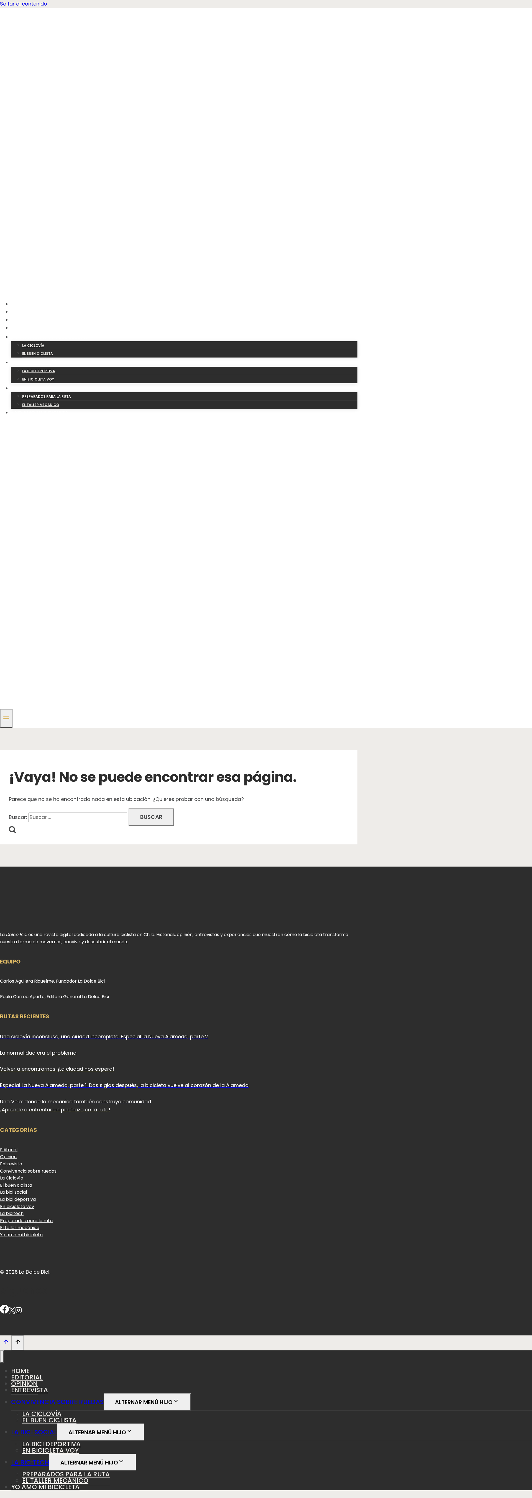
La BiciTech (30, 1462)
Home (22, 303)
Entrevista (30, 327)
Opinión (25, 319)
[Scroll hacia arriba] (5, 1343)
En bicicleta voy (38, 379)
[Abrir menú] (6, 718)
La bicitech (12, 1213)
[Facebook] (4, 1311)
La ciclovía (33, 345)
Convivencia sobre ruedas (28, 1171)
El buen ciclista (37, 353)
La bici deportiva (38, 371)
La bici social (13, 1192)
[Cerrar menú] (2, 1356)
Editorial (27, 311)
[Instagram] (18, 1311)
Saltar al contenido (23, 3)
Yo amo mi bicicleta (41, 412)
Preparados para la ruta (46, 396)
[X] (12, 1311)
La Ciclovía (11, 1178)
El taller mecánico (40, 404)
